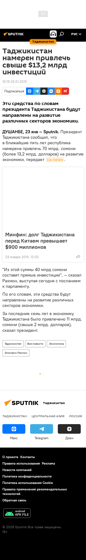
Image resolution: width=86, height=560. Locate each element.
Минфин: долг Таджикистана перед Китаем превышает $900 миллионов (40, 240)
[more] (78, 256)
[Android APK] (17, 513)
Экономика (56, 343)
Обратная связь (14, 500)
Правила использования (21, 463)
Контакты (27, 457)
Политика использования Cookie (27, 483)
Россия (75, 416)
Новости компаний (17, 470)
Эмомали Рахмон (16, 353)
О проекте (10, 457)
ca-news (55, 159)
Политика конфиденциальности (27, 476)
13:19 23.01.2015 (14, 81)
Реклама (48, 463)
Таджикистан (13, 343)
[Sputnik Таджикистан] (14, 36)
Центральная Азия (48, 416)
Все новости (35, 343)
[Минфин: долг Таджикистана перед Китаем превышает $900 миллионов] (43, 197)
